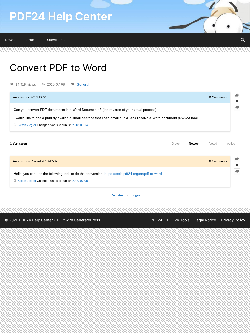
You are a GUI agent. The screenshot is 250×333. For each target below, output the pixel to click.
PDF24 (156, 220)
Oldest (176, 143)
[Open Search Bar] (243, 40)
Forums (30, 40)
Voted (213, 143)
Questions (56, 40)
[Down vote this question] (237, 108)
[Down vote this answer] (237, 171)
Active (231, 143)
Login (135, 195)
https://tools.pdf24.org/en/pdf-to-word (133, 174)
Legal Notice (205, 220)
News (10, 40)
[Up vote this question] (237, 95)
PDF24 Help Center (61, 16)
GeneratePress (87, 220)
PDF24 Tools (178, 220)
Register (116, 195)
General (83, 84)
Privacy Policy (233, 220)
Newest (194, 143)
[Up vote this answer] (237, 159)
